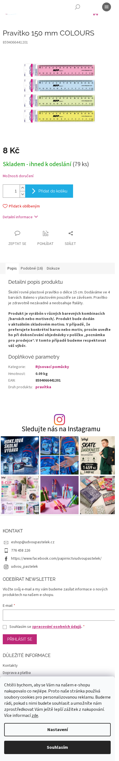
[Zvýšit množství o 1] (22, 188)
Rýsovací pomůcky (52, 367)
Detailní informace (18, 217)
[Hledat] (77, 6)
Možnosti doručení (18, 176)
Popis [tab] (12, 268)
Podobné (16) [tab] (32, 268)
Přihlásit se (19, 639)
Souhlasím (57, 747)
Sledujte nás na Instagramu (61, 429)
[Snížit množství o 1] (22, 194)
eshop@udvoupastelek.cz (33, 542)
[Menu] (106, 6)
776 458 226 (20, 550)
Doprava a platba (17, 673)
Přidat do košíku (52, 191)
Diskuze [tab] (53, 268)
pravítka (43, 387)
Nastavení (57, 730)
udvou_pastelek (24, 566)
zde (35, 715)
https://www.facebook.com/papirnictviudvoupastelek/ (56, 558)
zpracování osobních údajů (56, 627)
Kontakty (10, 665)
